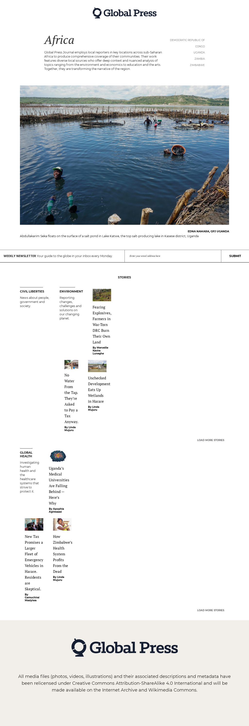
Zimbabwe (197, 65)
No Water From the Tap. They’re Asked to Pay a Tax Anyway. (71, 398)
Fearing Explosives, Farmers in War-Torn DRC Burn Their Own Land (102, 324)
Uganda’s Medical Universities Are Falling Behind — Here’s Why (59, 486)
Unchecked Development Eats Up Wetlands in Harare (99, 390)
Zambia (200, 58)
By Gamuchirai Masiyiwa (32, 597)
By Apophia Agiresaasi (56, 510)
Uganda (199, 52)
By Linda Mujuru (70, 429)
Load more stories (210, 440)
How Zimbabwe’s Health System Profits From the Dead (62, 554)
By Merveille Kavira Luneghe (100, 350)
